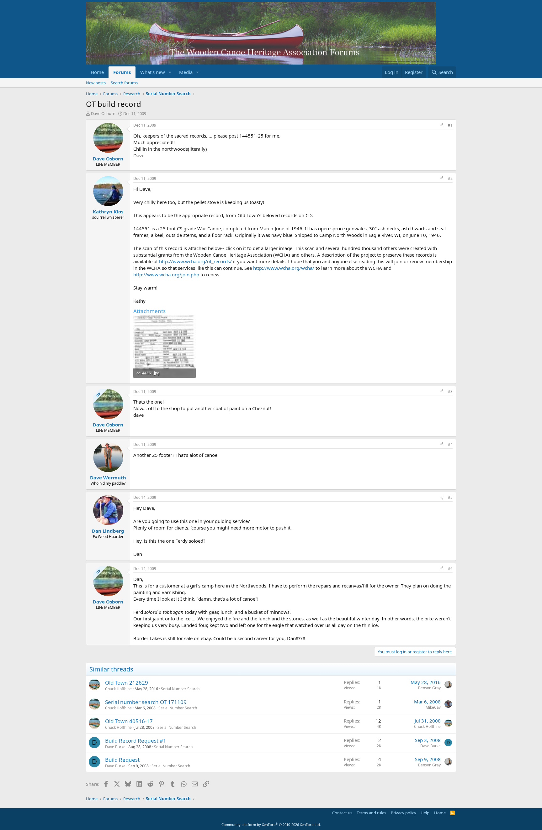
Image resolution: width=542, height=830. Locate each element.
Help (425, 813)
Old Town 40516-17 (129, 721)
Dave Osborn (103, 113)
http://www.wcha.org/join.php (166, 274)
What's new (152, 72)
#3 (450, 391)
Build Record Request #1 (135, 740)
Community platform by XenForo (271, 824)
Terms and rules (371, 813)
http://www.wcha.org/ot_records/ (195, 261)
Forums (122, 72)
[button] (170, 72)
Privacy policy (403, 813)
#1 (450, 125)
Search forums (124, 83)
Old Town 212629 (126, 682)
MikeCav (433, 707)
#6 (450, 568)
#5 (450, 497)
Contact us (342, 813)
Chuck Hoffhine (118, 689)
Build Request (122, 759)
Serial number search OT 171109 (146, 702)
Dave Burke (115, 746)
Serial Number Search (180, 689)
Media (186, 72)
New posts (96, 83)
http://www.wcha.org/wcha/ (283, 268)
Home (97, 72)
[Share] (442, 125)
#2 (450, 178)
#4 (450, 444)
